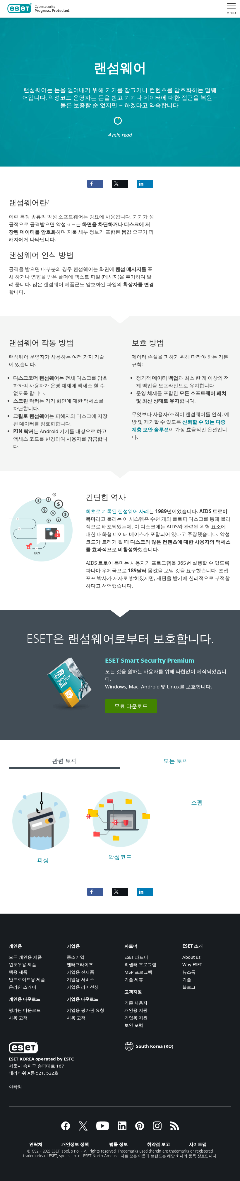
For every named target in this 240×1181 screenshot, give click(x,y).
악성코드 (120, 857)
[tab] (64, 761)
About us (191, 957)
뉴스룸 (189, 972)
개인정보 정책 (75, 1144)
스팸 (197, 803)
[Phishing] (40, 852)
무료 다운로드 (131, 706)
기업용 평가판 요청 (85, 1010)
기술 (186, 979)
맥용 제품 (18, 972)
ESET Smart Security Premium (149, 661)
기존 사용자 (136, 1003)
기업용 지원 (136, 1018)
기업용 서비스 (80, 979)
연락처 (15, 1087)
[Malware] (118, 849)
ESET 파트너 (136, 957)
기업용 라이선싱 (83, 987)
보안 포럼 (133, 1025)
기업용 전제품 (80, 972)
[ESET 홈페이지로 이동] (38, 9)
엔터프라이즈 (80, 964)
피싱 (43, 860)
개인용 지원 (136, 1010)
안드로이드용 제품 (27, 979)
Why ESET (192, 964)
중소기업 (75, 957)
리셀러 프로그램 (140, 964)
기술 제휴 (133, 979)
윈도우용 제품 (22, 964)
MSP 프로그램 (138, 972)
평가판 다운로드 (25, 1010)
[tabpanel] (120, 825)
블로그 (189, 987)
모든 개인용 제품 (25, 957)
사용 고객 (18, 1018)
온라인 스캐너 (22, 987)
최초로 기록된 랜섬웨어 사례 (117, 511)
